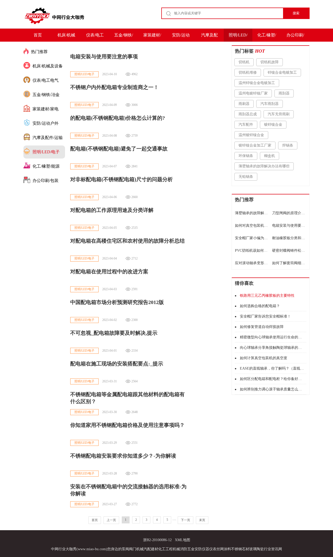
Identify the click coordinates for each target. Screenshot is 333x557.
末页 (202, 520)
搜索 (296, 13)
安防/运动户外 (181, 37)
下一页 (185, 520)
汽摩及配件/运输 (209, 37)
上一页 (111, 520)
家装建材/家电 (152, 37)
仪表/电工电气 (95, 37)
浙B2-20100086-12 (157, 540)
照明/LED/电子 (238, 37)
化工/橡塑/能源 (266, 37)
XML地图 (182, 540)
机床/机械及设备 (66, 37)
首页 (38, 35)
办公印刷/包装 (295, 37)
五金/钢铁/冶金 (123, 37)
